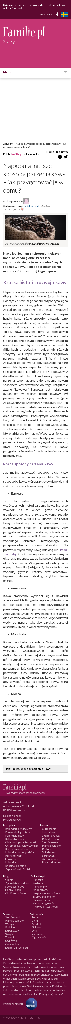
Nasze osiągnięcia (43, 903)
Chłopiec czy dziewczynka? (21, 845)
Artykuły (8, 143)
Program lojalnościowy (46, 893)
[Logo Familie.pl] (35, 32)
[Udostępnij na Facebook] (60, 157)
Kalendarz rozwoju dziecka (21, 852)
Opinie (9, 879)
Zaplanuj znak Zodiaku (18, 869)
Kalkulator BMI (14, 855)
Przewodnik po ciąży (17, 832)
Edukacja (10, 859)
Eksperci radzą (51, 835)
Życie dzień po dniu (17, 883)
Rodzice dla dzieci (15, 865)
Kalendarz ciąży (14, 835)
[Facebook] (58, 15)
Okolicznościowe (15, 893)
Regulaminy (40, 886)
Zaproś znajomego (44, 896)
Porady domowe (52, 862)
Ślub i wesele (50, 842)
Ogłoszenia (49, 828)
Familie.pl (16, 154)
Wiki (34, 930)
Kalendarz (11, 862)
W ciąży (9, 924)
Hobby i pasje (13, 889)
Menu (7, 72)
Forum (35, 917)
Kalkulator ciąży (14, 838)
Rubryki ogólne (51, 838)
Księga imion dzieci (16, 849)
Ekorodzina (48, 832)
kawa (15, 768)
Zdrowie (10, 937)
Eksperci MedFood (16, 947)
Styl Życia (11, 940)
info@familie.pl (12, 819)
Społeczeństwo (14, 886)
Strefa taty (48, 855)
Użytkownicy (50, 859)
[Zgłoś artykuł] (22, 209)
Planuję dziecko (51, 845)
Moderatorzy (40, 889)
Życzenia (37, 934)
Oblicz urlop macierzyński (20, 842)
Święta (9, 934)
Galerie (36, 927)
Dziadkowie (49, 852)
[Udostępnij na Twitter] (66, 157)
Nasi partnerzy (41, 900)
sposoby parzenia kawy (35, 768)
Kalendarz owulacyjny (18, 828)
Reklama (38, 883)
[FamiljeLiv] (64, 14)
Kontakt (38, 879)
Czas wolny (12, 944)
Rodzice (47, 849)
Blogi (35, 920)
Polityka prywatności (45, 906)
